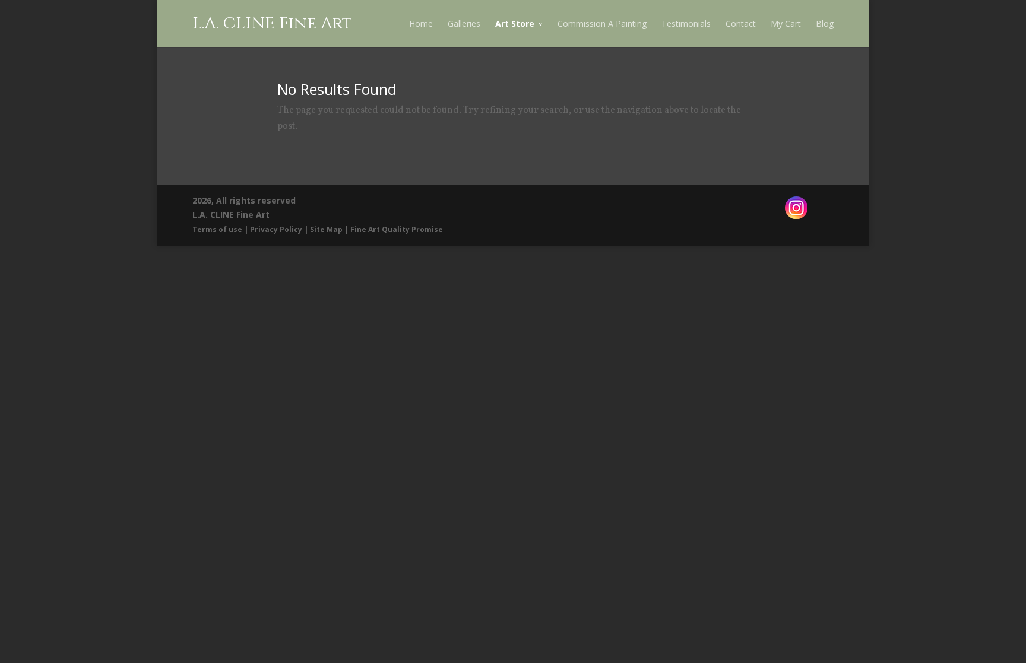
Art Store (514, 23)
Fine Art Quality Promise (396, 229)
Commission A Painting (602, 23)
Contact (741, 23)
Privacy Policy (276, 229)
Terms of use (217, 229)
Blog (825, 23)
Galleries (464, 23)
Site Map (326, 229)
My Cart (786, 23)
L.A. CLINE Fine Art (272, 23)
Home (421, 23)
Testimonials (686, 23)
